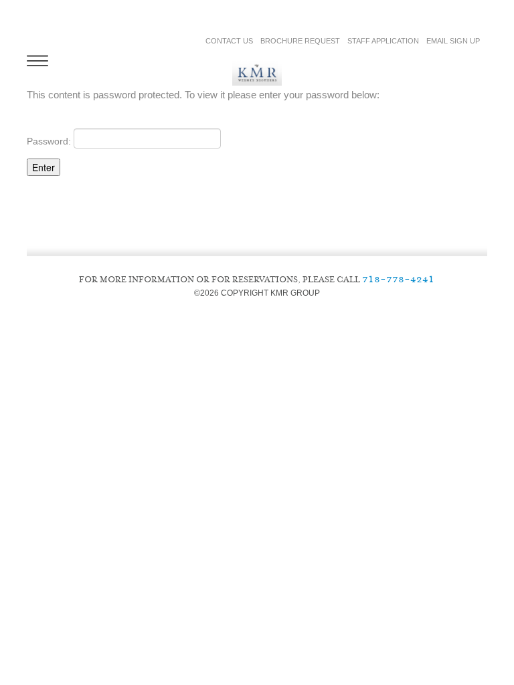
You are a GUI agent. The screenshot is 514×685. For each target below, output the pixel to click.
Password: (50, 140)
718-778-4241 (398, 278)
